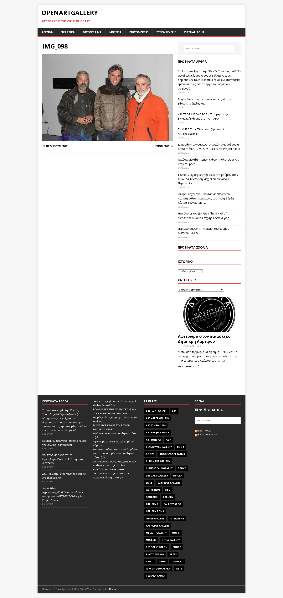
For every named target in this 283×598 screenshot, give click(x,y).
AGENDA (47, 32)
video (162, 561)
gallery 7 (152, 504)
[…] (223, 360)
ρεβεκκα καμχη (155, 575)
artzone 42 (153, 439)
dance (182, 468)
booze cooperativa (172, 454)
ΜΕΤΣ (179, 568)
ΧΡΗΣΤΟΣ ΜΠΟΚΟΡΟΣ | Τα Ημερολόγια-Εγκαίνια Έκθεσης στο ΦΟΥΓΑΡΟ (62, 459)
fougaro (152, 497)
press (173, 554)
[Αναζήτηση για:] (209, 48)
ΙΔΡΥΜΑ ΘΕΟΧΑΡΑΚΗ (158, 568)
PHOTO (177, 547)
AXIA (168, 439)
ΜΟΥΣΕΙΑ (115, 32)
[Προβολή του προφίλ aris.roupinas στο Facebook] (196, 409)
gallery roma (155, 511)
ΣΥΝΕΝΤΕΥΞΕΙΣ (166, 32)
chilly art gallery (158, 461)
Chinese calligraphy (159, 468)
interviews (177, 518)
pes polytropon (156, 547)
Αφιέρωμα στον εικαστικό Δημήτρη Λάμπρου (204, 339)
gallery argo (172, 504)
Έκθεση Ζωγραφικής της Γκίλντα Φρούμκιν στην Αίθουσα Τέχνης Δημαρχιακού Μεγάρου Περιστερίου (208, 179)
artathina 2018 (156, 425)
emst (149, 482)
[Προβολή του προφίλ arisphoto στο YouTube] (213, 409)
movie (176, 532)
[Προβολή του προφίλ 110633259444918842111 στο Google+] (222, 409)
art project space (157, 432)
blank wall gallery (159, 447)
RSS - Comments (207, 434)
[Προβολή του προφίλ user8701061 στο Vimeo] (217, 409)
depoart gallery (157, 475)
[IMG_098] (107, 139)
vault (150, 561)
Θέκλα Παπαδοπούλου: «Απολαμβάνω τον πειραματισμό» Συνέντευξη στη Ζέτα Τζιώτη (115, 453)
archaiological (156, 411)
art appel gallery (157, 418)
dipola (177, 475)
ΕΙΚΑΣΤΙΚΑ (68, 32)
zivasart (177, 561)
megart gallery (156, 532)
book (180, 447)
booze (150, 454)
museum (151, 540)
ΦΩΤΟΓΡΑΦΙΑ (92, 32)
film (168, 490)
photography (155, 554)
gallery (168, 497)
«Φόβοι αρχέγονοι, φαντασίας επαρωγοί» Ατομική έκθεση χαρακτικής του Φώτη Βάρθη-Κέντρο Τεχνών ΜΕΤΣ (206, 198)
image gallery (155, 518)
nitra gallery (171, 540)
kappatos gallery (157, 525)
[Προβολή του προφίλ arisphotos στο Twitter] (200, 409)
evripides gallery (168, 482)
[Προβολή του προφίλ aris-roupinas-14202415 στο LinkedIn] (209, 409)
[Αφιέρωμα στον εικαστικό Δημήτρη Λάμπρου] (209, 330)
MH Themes (111, 589)
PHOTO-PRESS (138, 32)
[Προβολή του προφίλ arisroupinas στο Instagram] (205, 409)
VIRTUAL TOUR (194, 32)
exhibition (153, 490)
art (174, 411)
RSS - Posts (204, 430)
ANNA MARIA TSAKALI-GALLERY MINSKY (115, 461)
